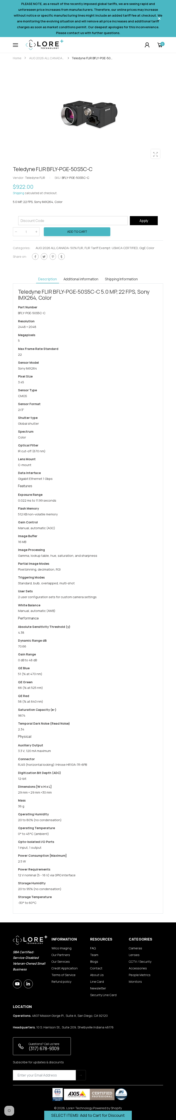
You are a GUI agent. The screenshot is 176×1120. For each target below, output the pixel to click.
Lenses (134, 955)
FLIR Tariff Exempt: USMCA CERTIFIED (111, 248)
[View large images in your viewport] (155, 153)
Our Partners (61, 955)
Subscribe (81, 1075)
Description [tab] (47, 278)
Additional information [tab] (81, 278)
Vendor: (19, 178)
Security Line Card (103, 995)
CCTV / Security (140, 961)
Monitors (135, 982)
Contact (96, 968)
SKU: (58, 178)
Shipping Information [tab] (121, 278)
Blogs (94, 961)
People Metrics (139, 975)
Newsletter (98, 988)
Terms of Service (64, 975)
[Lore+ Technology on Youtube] (17, 984)
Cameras (135, 948)
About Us (97, 975)
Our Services (61, 961)
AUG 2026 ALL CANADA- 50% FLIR (59, 248)
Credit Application (65, 968)
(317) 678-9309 (44, 1048)
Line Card (97, 982)
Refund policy (61, 982)
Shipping (18, 193)
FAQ (93, 948)
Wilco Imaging (61, 948)
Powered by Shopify (107, 1108)
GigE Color (146, 248)
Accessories (138, 968)
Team (94, 955)
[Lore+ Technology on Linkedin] (28, 984)
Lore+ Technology (79, 1108)
